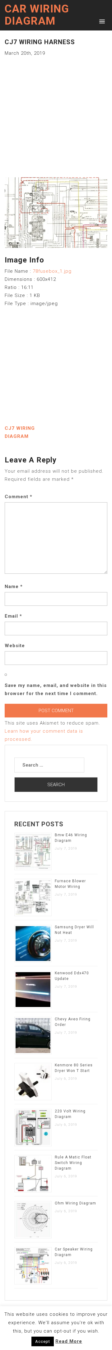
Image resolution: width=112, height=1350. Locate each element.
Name (14, 586)
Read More (68, 1341)
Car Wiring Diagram (37, 14)
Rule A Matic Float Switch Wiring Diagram (73, 1163)
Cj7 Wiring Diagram (20, 432)
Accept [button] (42, 1341)
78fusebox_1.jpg (52, 271)
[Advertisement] (56, 113)
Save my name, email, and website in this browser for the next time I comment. (56, 689)
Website (15, 645)
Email (13, 616)
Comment (18, 496)
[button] (100, 21)
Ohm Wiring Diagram (75, 1203)
